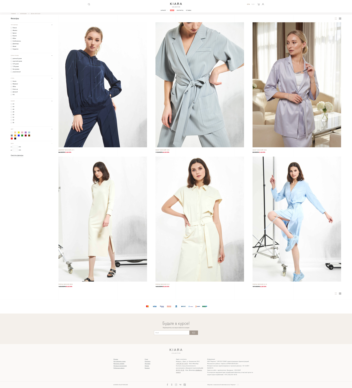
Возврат (147, 368)
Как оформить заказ (119, 361)
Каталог (163, 10)
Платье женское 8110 (260, 284)
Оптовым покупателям (120, 366)
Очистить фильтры (17, 155)
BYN (248, 4)
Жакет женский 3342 (260, 150)
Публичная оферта (118, 368)
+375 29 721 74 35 (182, 364)
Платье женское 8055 (65, 284)
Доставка (147, 364)
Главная (13, 13)
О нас (146, 359)
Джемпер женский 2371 (66, 150)
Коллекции (23, 13)
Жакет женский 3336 (162, 150)
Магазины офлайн (118, 364)
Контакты (180, 10)
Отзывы (188, 10)
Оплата (147, 366)
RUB (253, 4)
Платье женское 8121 (162, 284)
